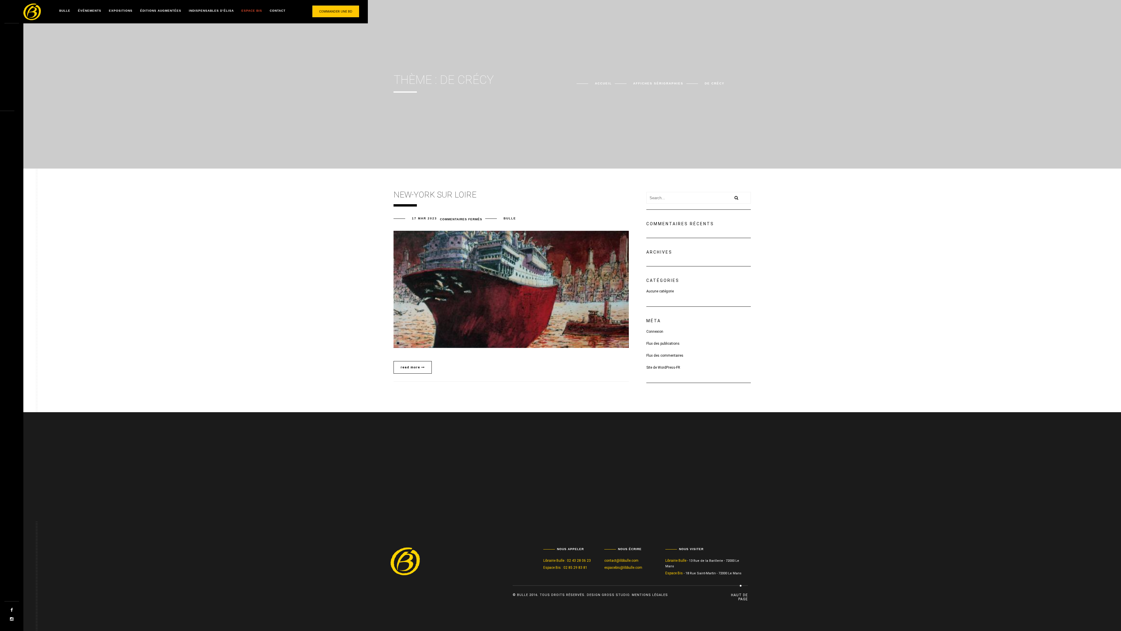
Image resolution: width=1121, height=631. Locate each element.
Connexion (654, 332)
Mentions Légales (650, 595)
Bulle (64, 10)
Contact (278, 10)
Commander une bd (335, 11)
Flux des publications (663, 343)
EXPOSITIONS (121, 10)
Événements (89, 10)
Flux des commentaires (664, 355)
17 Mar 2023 (424, 218)
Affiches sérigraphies (658, 83)
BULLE (510, 218)
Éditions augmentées (160, 10)
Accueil (603, 83)
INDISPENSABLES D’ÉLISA (211, 10)
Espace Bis (251, 10)
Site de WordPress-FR (663, 367)
